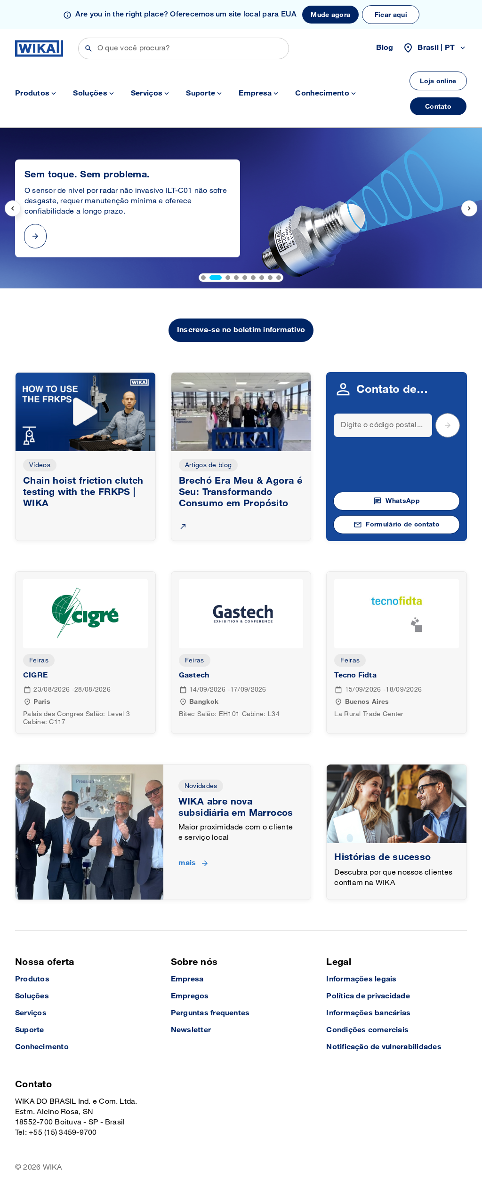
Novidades (201, 786)
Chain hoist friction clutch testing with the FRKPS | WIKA (83, 492)
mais (187, 863)
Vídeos (39, 465)
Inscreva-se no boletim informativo (241, 330)
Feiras (38, 660)
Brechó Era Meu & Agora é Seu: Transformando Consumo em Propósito (241, 492)
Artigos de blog (208, 465)
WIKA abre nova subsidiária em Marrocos (235, 807)
